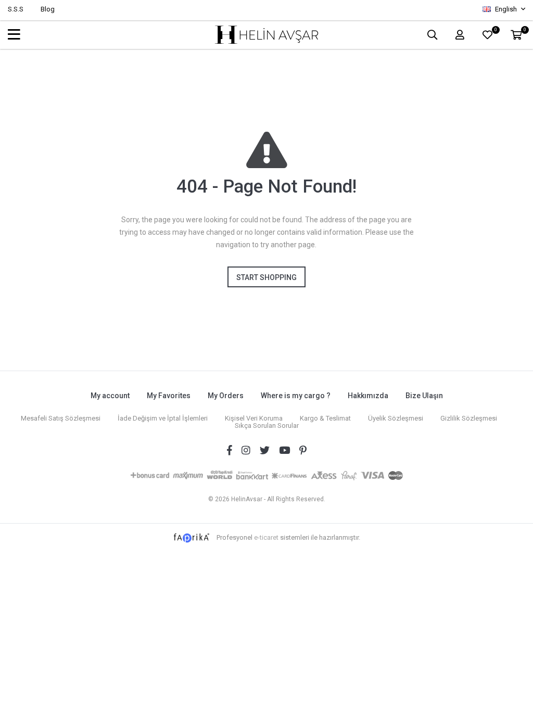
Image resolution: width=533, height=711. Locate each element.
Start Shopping (266, 277)
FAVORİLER (495, 31)
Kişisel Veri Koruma (254, 418)
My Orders (226, 395)
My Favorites (169, 395)
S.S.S (15, 9)
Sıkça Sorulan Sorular (267, 425)
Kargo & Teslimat (325, 418)
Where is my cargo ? (296, 395)
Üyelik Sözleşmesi (395, 418)
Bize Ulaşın (424, 395)
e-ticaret (266, 537)
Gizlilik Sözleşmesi (468, 418)
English (505, 9)
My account (110, 395)
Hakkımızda (368, 395)
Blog (48, 9)
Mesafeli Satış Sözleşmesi (60, 418)
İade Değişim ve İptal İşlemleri (163, 418)
